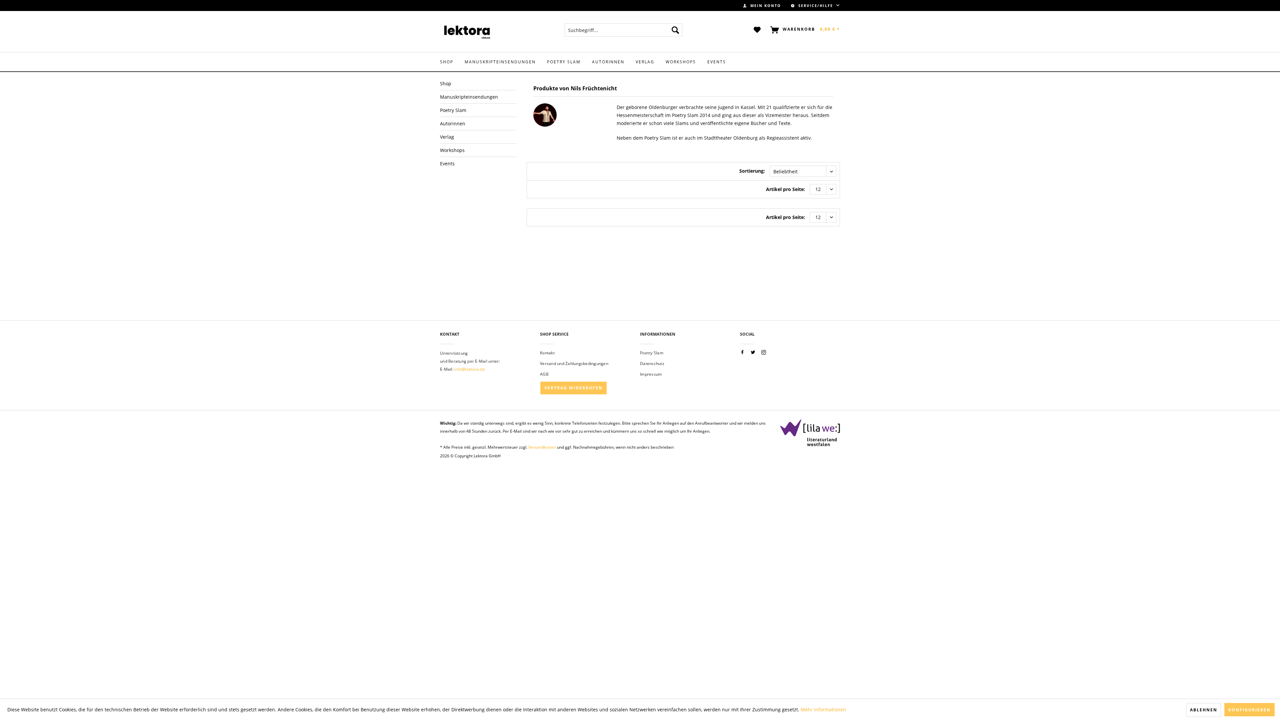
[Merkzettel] (757, 30)
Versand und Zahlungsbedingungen (574, 363)
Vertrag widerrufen (573, 388)
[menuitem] (762, 5)
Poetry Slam (651, 353)
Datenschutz (652, 363)
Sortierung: (752, 171)
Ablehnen (1203, 710)
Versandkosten (542, 447)
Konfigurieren (1249, 710)
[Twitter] (753, 352)
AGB (544, 374)
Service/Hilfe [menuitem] (816, 5)
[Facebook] (742, 352)
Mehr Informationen (823, 709)
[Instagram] (763, 352)
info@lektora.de (469, 369)
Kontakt (547, 353)
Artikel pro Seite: (785, 189)
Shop (445, 83)
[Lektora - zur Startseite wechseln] (467, 31)
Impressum (651, 374)
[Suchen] (675, 30)
